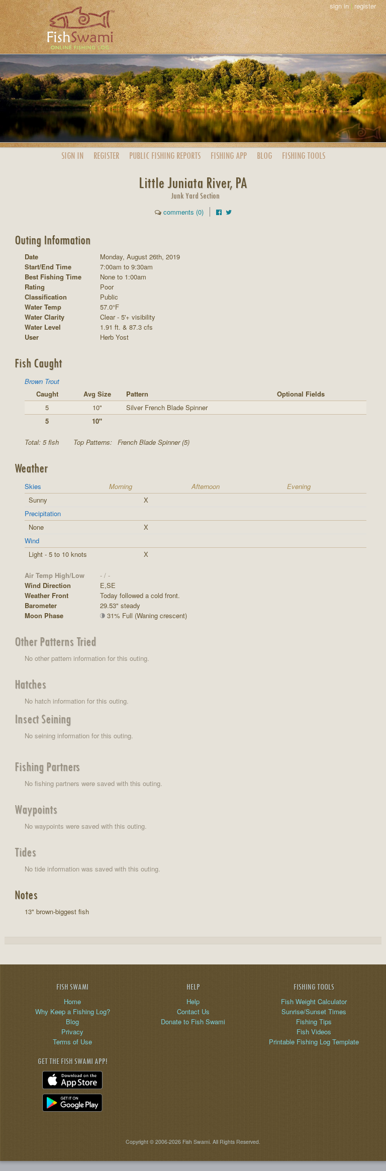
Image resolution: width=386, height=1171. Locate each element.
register (365, 6)
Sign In (72, 155)
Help (193, 1001)
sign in (339, 6)
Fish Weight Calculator (314, 1001)
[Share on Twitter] (229, 212)
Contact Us (193, 1011)
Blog (264, 155)
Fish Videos (314, 1031)
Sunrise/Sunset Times (313, 1011)
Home (72, 1001)
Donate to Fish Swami (193, 1021)
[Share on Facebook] (219, 212)
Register (106, 155)
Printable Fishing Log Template (314, 1041)
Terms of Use (72, 1041)
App (229, 155)
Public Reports (165, 155)
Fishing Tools (303, 155)
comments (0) (183, 212)
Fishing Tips (314, 1021)
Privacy (72, 1031)
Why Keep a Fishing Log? (72, 1011)
